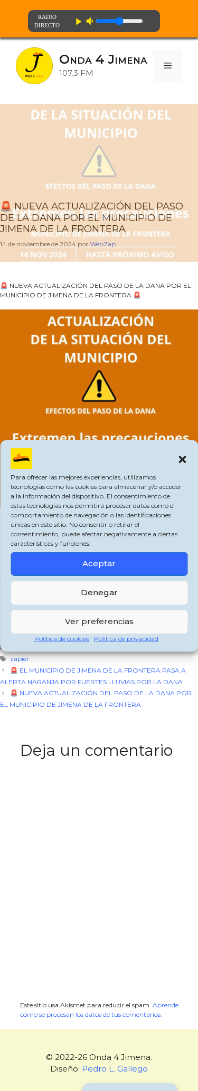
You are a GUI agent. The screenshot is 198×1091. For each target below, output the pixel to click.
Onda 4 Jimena (103, 59)
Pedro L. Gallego (115, 1069)
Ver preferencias (99, 621)
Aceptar (99, 563)
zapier (19, 659)
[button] (182, 459)
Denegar (99, 592)
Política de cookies (61, 639)
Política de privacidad (126, 639)
